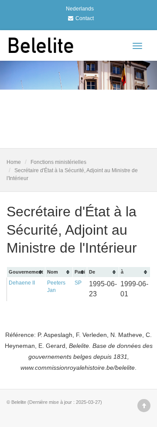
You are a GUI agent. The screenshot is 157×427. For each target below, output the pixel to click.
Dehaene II (22, 283)
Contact (84, 18)
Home (14, 162)
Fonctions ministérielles (58, 162)
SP (78, 283)
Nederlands (80, 9)
